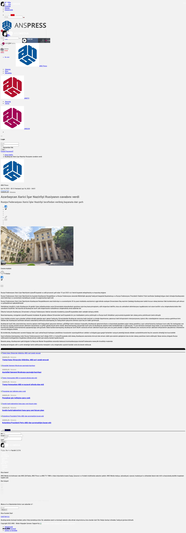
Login (3, 149)
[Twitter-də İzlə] (2, 488)
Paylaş (3, 441)
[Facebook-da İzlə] (2, 485)
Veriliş (7, 103)
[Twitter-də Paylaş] (6, 209)
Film (3, 469)
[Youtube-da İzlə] (2, 491)
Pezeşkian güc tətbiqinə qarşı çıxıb (16, 398)
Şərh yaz (7, 430)
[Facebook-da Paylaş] (6, 207)
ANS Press (43, 66)
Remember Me (8, 147)
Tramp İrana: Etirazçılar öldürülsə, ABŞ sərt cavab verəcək (25, 360)
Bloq (6, 71)
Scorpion (72, 523)
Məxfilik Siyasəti (10, 529)
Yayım (4, 452)
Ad (2, 434)
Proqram (5, 467)
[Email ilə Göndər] (6, 220)
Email (2, 436)
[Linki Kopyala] (6, 217)
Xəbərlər (8, 69)
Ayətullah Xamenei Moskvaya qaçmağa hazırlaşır (21, 372)
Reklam (7, 8)
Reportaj (8, 102)
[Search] (13, 15)
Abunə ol (4, 510)
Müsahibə (8, 73)
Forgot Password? (7, 151)
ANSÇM (27, 129)
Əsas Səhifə (9, 155)
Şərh (2, 440)
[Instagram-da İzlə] (2, 494)
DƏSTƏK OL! (5, 517)
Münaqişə (13, 192)
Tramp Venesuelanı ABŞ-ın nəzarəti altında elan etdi (23, 384)
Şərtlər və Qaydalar (11, 530)
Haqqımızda (9, 10)
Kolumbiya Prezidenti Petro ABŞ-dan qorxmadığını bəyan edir (26, 423)
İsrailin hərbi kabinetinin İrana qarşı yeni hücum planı (23, 410)
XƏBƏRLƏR (5, 192)
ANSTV (26, 98)
